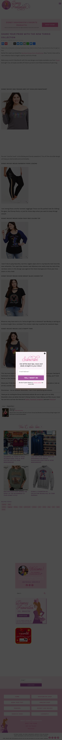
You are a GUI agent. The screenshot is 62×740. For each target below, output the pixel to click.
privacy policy (37, 382)
